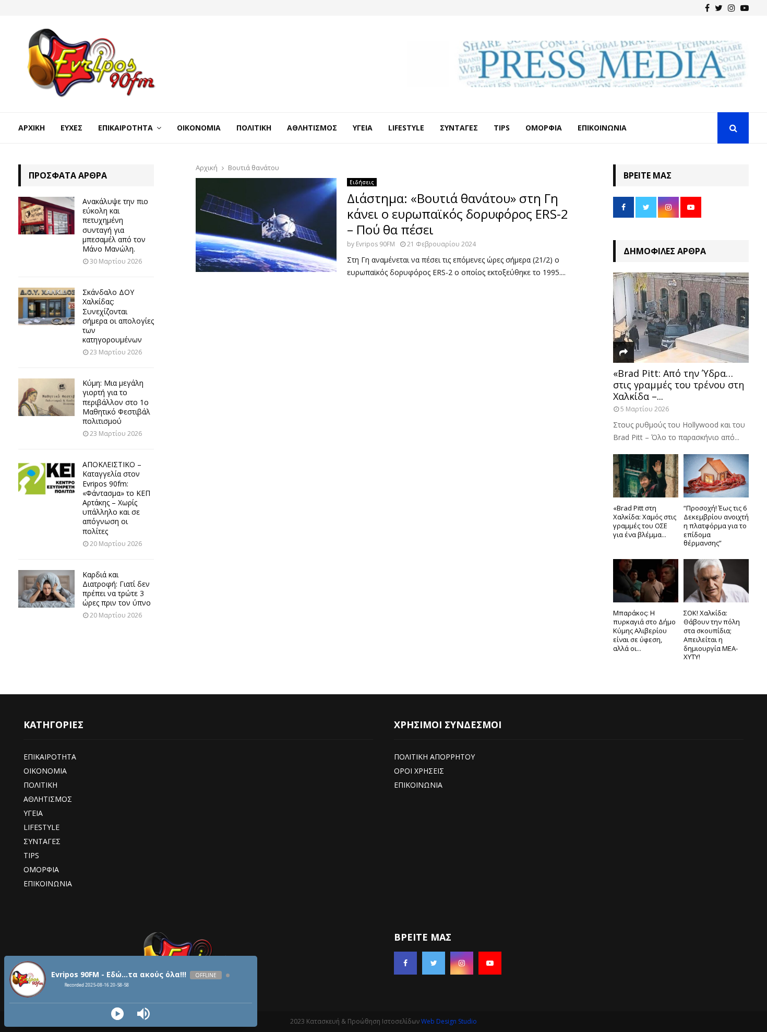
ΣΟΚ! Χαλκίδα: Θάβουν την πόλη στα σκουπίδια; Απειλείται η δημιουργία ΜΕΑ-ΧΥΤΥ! (712, 634)
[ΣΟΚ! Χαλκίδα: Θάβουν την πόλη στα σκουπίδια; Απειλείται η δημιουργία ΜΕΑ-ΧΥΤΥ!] (716, 580)
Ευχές (71, 128)
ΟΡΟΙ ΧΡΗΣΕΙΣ (419, 771)
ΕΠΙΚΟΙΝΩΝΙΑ (47, 883)
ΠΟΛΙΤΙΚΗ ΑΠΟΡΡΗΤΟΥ (434, 757)
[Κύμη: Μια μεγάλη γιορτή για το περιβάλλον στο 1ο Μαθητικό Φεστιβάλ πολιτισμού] (46, 397)
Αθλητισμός (312, 128)
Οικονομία (199, 128)
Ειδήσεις (362, 182)
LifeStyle (406, 128)
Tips (502, 128)
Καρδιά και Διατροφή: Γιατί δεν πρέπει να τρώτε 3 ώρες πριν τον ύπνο (116, 589)
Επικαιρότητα (125, 128)
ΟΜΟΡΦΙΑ (41, 869)
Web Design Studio (449, 1021)
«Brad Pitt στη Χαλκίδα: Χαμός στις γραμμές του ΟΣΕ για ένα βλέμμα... (644, 521)
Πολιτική (253, 128)
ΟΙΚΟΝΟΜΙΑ (45, 771)
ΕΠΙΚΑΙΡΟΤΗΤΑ (49, 757)
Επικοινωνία (602, 128)
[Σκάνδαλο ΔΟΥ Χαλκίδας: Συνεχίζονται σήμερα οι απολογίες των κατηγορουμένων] (46, 306)
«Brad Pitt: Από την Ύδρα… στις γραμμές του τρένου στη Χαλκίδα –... (678, 384)
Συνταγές (459, 128)
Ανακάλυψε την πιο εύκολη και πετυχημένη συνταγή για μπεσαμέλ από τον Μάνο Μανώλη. (115, 225)
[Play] (117, 1014)
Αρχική (31, 128)
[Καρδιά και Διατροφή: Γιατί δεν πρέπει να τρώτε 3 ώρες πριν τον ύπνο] (46, 589)
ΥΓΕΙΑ (33, 813)
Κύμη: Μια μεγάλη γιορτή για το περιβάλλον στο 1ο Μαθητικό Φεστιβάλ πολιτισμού (116, 402)
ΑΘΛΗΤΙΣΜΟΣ (47, 799)
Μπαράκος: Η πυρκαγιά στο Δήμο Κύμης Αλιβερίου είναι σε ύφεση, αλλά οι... (644, 630)
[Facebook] (707, 8)
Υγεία (363, 128)
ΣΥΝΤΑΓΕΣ (42, 841)
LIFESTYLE (41, 827)
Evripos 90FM (375, 244)
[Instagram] (731, 8)
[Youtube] (744, 8)
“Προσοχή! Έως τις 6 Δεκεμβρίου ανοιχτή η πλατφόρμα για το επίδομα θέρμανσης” (716, 525)
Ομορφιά (543, 128)
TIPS (31, 855)
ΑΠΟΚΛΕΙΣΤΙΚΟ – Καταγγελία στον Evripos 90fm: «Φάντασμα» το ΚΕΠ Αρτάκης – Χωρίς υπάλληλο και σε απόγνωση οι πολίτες (116, 497)
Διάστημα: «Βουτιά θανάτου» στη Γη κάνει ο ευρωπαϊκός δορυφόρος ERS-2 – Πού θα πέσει (457, 213)
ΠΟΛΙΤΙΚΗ (40, 785)
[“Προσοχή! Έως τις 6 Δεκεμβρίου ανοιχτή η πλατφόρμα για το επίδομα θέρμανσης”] (716, 475)
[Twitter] (719, 8)
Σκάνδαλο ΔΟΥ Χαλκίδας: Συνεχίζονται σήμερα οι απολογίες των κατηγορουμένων (118, 316)
